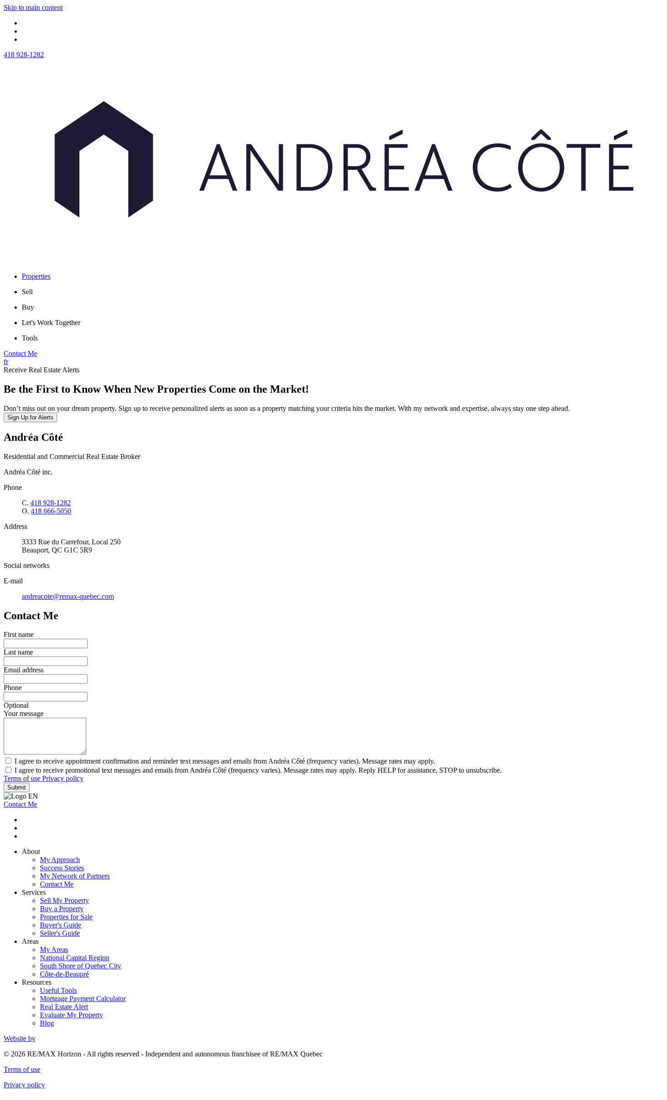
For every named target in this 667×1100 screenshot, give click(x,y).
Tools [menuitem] (30, 338)
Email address (24, 670)
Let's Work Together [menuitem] (51, 322)
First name (19, 634)
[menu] (342, 292)
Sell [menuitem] (27, 292)
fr (6, 361)
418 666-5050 (51, 511)
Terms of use (23, 778)
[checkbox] (333, 760)
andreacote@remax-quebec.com (68, 596)
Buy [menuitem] (28, 307)
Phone (13, 687)
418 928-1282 (24, 55)
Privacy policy (62, 778)
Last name (18, 652)
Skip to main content (33, 7)
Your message (24, 713)
